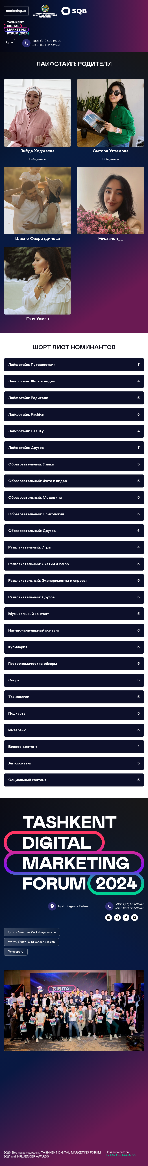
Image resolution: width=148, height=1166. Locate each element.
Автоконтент (74, 763)
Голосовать (15, 951)
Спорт (74, 680)
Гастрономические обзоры (74, 664)
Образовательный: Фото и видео (74, 481)
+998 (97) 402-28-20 (46, 41)
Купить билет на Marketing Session (32, 932)
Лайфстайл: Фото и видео (74, 381)
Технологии (74, 697)
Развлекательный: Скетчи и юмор (74, 564)
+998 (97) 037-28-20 (46, 45)
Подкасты (74, 713)
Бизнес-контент (74, 747)
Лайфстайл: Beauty (74, 431)
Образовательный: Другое (74, 531)
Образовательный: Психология (74, 514)
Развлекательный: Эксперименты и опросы (74, 580)
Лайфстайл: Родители (74, 398)
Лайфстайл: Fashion (74, 414)
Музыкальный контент (74, 614)
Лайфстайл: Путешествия (74, 365)
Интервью (74, 730)
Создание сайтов (121, 1153)
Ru (7, 42)
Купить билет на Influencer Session (31, 941)
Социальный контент (74, 780)
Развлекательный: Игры (74, 547)
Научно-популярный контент (74, 630)
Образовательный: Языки (74, 464)
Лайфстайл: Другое (74, 448)
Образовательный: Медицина (74, 497)
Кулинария (74, 647)
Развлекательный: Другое (74, 597)
